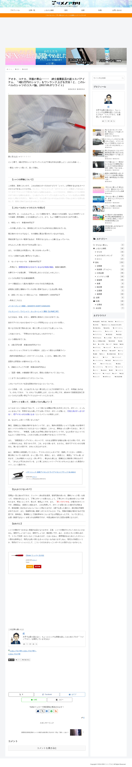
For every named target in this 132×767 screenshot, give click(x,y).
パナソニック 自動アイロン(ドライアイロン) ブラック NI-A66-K (51, 472)
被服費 (12, 659)
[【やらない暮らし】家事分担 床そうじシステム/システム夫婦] (51, 56)
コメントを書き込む (47, 748)
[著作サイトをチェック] (24, 644)
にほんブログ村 (14, 654)
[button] (59, 700)
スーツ (19, 659)
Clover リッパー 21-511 (35, 555)
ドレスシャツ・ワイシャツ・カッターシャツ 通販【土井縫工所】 (33, 311)
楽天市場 (37, 566)
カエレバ (34, 476)
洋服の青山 (27, 659)
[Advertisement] (66, 32)
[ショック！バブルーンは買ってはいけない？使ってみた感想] (111, 56)
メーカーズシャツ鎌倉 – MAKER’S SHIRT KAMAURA (29, 306)
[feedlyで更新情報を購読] (33, 644)
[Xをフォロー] (27, 644)
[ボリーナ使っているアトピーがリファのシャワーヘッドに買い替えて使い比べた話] (81, 56)
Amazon (29, 566)
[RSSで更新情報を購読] (36, 644)
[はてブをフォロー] (30, 644)
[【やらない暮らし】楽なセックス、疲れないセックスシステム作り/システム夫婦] (20, 56)
